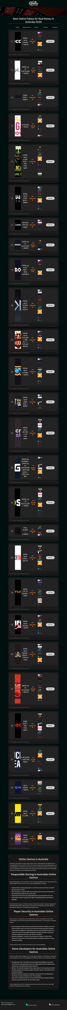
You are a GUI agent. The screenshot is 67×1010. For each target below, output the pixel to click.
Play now (50, 41)
